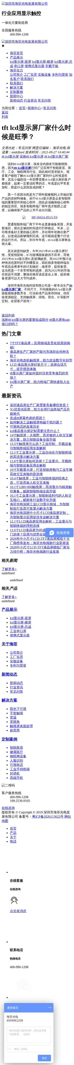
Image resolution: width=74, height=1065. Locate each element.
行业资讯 (30, 100)
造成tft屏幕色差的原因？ (27, 418)
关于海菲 (9, 644)
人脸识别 (16, 760)
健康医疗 (16, 752)
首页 (22, 108)
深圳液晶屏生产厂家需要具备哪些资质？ (39, 405)
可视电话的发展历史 (24, 426)
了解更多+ (9, 569)
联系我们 (27, 79)
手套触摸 (16, 713)
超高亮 (15, 730)
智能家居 (16, 747)
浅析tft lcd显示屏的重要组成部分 (25, 319)
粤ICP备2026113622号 (48, 816)
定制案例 (16, 92)
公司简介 (16, 74)
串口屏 (19, 66)
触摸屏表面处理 (21, 726)
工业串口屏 (18, 631)
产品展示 (16, 57)
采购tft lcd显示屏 (32, 156)
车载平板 (51, 66)
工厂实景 (30, 74)
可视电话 (16, 765)
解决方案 (16, 87)
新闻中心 (16, 96)
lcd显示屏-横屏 (42, 61)
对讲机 (15, 773)
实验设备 (44, 74)
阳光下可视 (18, 709)
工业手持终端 (20, 769)
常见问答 (44, 100)
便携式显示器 (34, 66)
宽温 (13, 717)
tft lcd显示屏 (10, 156)
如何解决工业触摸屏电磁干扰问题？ (36, 422)
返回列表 (8, 315)
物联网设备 (18, 756)
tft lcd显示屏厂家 (56, 156)
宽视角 (15, 721)
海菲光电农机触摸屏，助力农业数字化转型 (41, 360)
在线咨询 (8, 808)
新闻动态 (16, 100)
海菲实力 (16, 70)
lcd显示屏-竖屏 (20, 61)
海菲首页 (16, 53)
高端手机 (16, 778)
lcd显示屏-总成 (20, 626)
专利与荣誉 (60, 74)
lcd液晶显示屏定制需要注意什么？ (35, 431)
